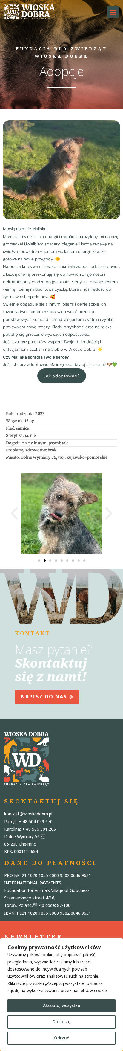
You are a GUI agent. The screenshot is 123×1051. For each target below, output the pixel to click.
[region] (61, 994)
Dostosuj (61, 1022)
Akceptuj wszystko (61, 1006)
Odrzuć (61, 1038)
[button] (113, 12)
